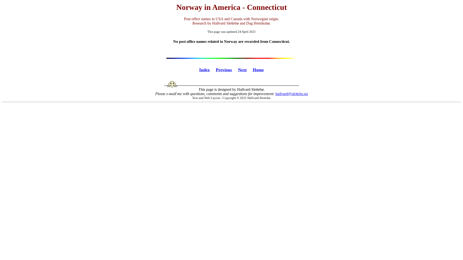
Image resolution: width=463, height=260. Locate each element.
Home (258, 69)
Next (242, 69)
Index (204, 69)
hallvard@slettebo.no (291, 94)
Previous (224, 69)
